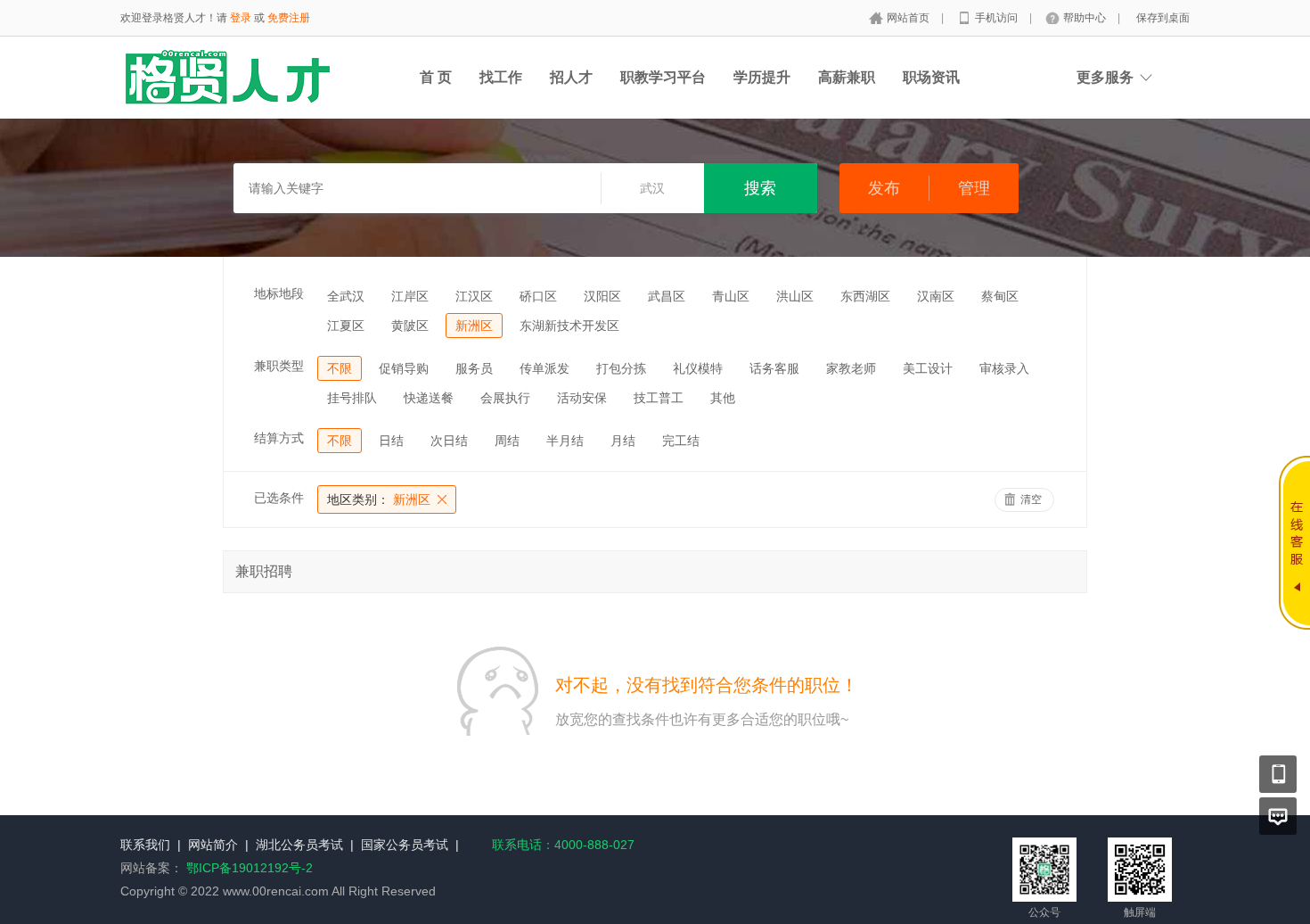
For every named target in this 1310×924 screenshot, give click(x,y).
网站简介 (213, 844)
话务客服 (774, 368)
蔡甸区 (1000, 296)
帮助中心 (1086, 18)
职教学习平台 (663, 77)
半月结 (565, 440)
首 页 (436, 77)
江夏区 (345, 325)
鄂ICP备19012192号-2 (249, 868)
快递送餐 (429, 398)
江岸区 (410, 296)
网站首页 (909, 18)
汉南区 (935, 296)
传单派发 (544, 368)
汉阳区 (602, 296)
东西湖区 (865, 296)
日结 (391, 440)
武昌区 (666, 296)
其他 (722, 398)
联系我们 (145, 844)
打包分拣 (621, 368)
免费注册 (288, 18)
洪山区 (795, 296)
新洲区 (474, 325)
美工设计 (928, 368)
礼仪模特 (698, 368)
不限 (339, 368)
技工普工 (659, 398)
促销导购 (404, 368)
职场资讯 (931, 77)
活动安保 (582, 398)
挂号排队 (352, 398)
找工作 (500, 77)
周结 (507, 440)
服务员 (474, 368)
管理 (974, 188)
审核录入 (1004, 368)
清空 (1031, 499)
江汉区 (474, 296)
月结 (622, 440)
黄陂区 (410, 325)
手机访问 (997, 18)
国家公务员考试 (404, 844)
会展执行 (505, 398)
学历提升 (761, 77)
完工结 (681, 440)
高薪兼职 (846, 77)
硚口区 (538, 296)
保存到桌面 (1163, 18)
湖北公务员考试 (299, 844)
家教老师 (851, 368)
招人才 (571, 77)
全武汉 (345, 296)
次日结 (449, 440)
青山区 (730, 296)
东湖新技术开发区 (569, 325)
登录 (240, 18)
